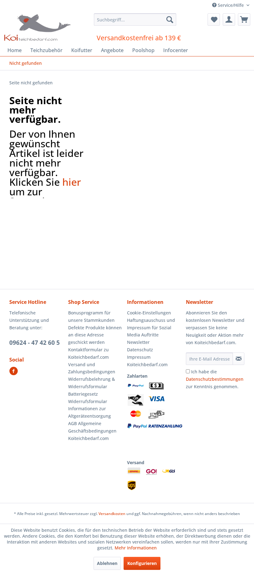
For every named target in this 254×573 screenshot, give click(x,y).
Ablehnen (107, 563)
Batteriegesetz (83, 394)
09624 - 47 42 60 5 (34, 343)
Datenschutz (140, 350)
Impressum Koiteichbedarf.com (147, 360)
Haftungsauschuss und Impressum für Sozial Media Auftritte (151, 327)
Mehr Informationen (136, 548)
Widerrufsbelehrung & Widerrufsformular (91, 382)
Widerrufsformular (87, 401)
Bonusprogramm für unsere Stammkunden (91, 316)
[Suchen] (169, 19)
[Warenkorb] (244, 19)
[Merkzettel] (214, 19)
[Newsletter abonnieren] (238, 359)
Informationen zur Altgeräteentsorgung (89, 412)
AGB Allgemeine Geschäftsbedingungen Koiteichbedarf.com (92, 430)
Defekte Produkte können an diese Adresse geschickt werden (95, 335)
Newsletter (138, 342)
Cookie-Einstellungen (149, 313)
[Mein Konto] (229, 19)
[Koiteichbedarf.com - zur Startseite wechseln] (38, 27)
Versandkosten (112, 513)
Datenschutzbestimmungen (214, 379)
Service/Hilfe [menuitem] (231, 5)
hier (71, 182)
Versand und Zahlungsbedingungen (91, 368)
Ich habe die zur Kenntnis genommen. (214, 379)
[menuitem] (135, 19)
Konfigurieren (142, 563)
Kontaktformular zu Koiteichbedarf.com (88, 353)
